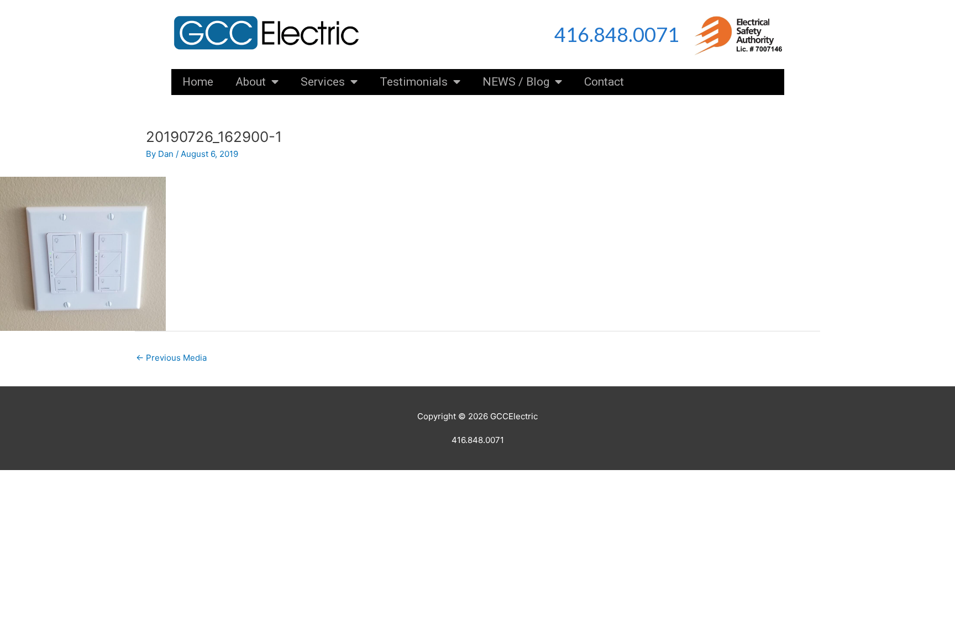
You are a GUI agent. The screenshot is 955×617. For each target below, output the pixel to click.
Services (323, 81)
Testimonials (414, 81)
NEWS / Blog (515, 81)
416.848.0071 (616, 34)
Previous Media (171, 357)
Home (197, 81)
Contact (604, 81)
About (250, 81)
